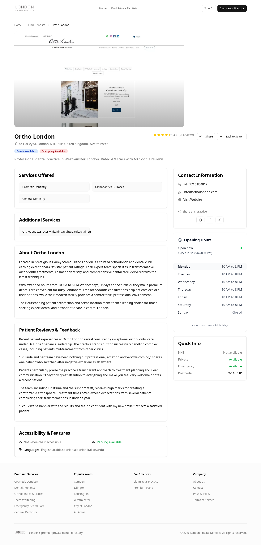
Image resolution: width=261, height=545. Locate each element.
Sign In (208, 8)
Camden (79, 481)
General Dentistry (25, 512)
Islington (79, 487)
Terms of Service (203, 500)
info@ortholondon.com (200, 192)
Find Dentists (36, 25)
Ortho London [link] (60, 25)
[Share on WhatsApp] (200, 220)
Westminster (82, 500)
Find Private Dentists (124, 8)
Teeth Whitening (25, 500)
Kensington (81, 494)
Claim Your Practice (232, 8)
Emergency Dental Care (29, 506)
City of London (83, 506)
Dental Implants (24, 487)
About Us (199, 481)
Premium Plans (143, 487)
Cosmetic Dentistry (26, 481)
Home (103, 8)
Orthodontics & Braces (28, 494)
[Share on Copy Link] (220, 220)
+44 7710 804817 (195, 184)
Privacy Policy (201, 494)
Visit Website (192, 199)
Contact (198, 487)
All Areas (79, 512)
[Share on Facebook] (210, 220)
